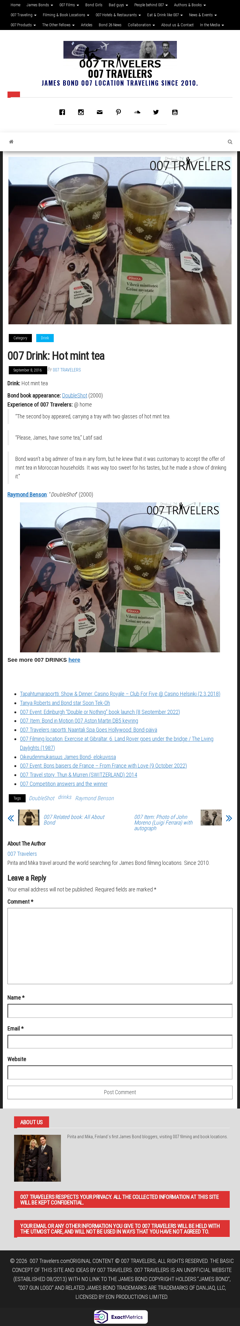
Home (15, 4)
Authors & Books (188, 4)
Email (16, 1028)
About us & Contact (177, 24)
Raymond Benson (27, 494)
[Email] (101, 112)
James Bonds (38, 4)
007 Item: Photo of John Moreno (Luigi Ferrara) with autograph (163, 822)
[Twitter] (157, 112)
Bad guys (117, 4)
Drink (45, 338)
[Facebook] (63, 112)
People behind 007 (149, 4)
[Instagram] (82, 112)
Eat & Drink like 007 (163, 14)
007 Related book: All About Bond (73, 819)
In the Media (210, 24)
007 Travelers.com (50, 1261)
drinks (64, 797)
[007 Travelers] (11, 141)
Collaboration (140, 24)
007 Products (22, 24)
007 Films (67, 4)
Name (16, 997)
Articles (86, 24)
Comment (20, 901)
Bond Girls (93, 4)
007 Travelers (120, 73)
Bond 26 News (110, 24)
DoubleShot (74, 395)
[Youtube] (176, 112)
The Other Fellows (57, 24)
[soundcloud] (138, 112)
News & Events (201, 14)
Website (17, 1059)
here (74, 660)
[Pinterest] (120, 112)
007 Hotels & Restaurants (117, 14)
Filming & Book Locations (64, 14)
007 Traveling (22, 14)
